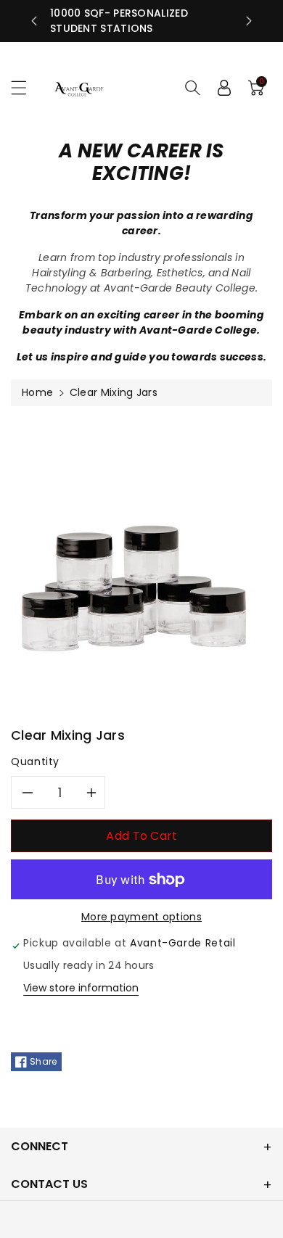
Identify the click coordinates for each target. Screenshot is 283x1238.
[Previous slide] (34, 21)
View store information (81, 988)
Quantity (35, 761)
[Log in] (224, 88)
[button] (25, 87)
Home (37, 392)
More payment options (141, 916)
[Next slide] (249, 21)
